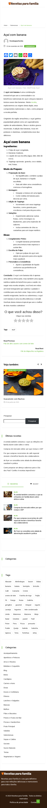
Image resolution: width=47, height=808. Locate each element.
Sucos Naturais (9, 748)
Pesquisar (8, 416)
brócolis (36, 586)
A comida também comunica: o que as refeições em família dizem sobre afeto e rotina (28, 497)
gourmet (19, 605)
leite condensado (31, 610)
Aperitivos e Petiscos (16, 370)
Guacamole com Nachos (14, 399)
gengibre (8, 605)
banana (8, 586)
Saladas (7, 731)
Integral (28, 605)
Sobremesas (14, 25)
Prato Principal (9, 726)
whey (35, 633)
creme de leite (10, 596)
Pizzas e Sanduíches (12, 722)
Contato (34, 802)
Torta (16, 633)
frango (13, 600)
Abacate (8, 582)
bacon (30, 582)
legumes (17, 610)
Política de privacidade (19, 802)
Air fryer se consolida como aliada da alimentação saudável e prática (27, 532)
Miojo (36, 614)
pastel (25, 619)
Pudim (7, 628)
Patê (33, 619)
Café (7, 591)
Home (5, 25)
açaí (13, 330)
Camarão (15, 591)
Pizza (22, 624)
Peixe (7, 624)
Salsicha (34, 628)
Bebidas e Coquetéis (12, 666)
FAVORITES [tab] (14, 484)
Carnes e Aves (9, 683)
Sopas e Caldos (10, 739)
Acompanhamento (10, 653)
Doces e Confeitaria (11, 692)
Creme (25, 591)
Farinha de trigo (26, 596)
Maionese (17, 614)
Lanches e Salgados (11, 701)
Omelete (16, 619)
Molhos (6, 709)
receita (33, 102)
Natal (7, 619)
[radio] (16, 320)
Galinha (30, 600)
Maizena (27, 614)
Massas (7, 705)
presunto (31, 624)
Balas (39, 582)
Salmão (25, 628)
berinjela (26, 586)
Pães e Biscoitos (10, 713)
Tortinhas (25, 633)
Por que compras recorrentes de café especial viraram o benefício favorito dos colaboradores (28, 520)
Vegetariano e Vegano (12, 757)
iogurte (37, 605)
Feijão (37, 596)
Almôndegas (20, 582)
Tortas (6, 752)
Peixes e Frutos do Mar (12, 718)
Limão (7, 614)
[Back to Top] (38, 801)
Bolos (6, 675)
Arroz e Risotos (10, 662)
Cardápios (8, 679)
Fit (6, 600)
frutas (21, 600)
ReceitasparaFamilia (16, 41)
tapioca (8, 633)
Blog (16, 492)
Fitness (6, 696)
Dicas (6, 688)
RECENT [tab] (35, 484)
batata (17, 586)
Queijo (15, 628)
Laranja (8, 610)
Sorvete (7, 744)
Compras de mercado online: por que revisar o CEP (23, 449)
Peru (15, 624)
